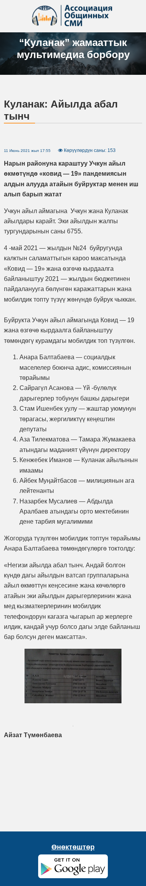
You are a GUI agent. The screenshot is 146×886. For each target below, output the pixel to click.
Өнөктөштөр (73, 847)
